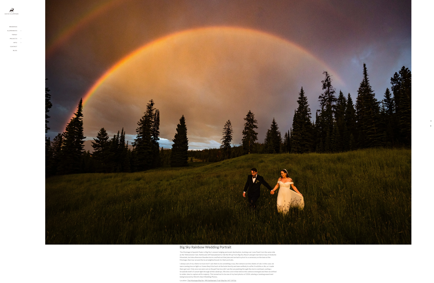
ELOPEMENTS (12, 30)
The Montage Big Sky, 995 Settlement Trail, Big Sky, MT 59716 (211, 280)
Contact (13, 46)
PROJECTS (13, 38)
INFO (15, 42)
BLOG (15, 50)
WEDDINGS (13, 27)
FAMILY (14, 34)
